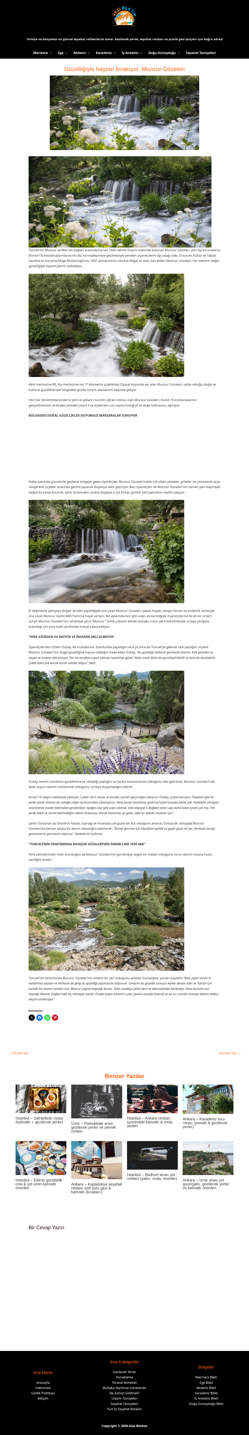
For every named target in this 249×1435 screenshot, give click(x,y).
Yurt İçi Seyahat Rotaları (124, 1409)
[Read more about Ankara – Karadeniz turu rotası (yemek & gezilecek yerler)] (208, 1099)
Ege (60, 53)
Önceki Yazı (18, 1053)
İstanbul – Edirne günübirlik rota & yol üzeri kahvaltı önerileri (39, 1184)
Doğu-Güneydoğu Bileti (206, 1404)
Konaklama (124, 1377)
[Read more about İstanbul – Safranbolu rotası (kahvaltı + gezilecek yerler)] (41, 1098)
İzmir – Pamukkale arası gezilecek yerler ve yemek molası (93, 1127)
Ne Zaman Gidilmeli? (124, 1393)
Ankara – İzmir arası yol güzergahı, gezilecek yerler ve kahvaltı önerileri (206, 1184)
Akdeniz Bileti (206, 1388)
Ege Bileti (206, 1382)
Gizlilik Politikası (43, 1393)
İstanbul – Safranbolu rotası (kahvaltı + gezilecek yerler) (39, 1120)
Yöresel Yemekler (124, 1382)
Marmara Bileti (206, 1377)
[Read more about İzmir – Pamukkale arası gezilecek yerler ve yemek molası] (96, 1101)
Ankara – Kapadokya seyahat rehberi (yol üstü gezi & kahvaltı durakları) (96, 1188)
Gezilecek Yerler (124, 1372)
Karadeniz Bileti (206, 1393)
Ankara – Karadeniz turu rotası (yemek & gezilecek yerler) (205, 1123)
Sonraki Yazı (230, 1053)
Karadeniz (104, 53)
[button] (50, 53)
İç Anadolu (130, 53)
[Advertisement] (125, 450)
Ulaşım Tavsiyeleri (124, 1398)
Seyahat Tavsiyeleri (201, 53)
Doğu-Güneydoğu (162, 53)
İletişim (43, 1398)
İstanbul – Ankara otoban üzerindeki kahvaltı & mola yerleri (149, 1122)
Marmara (40, 53)
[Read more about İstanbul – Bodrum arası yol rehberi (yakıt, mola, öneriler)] (152, 1155)
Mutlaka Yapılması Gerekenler (124, 1388)
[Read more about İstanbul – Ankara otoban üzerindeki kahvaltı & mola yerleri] (152, 1098)
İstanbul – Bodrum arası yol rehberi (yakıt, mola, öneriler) (152, 1177)
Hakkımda (42, 1388)
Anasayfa (43, 1382)
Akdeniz (79, 53)
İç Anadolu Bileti (206, 1398)
